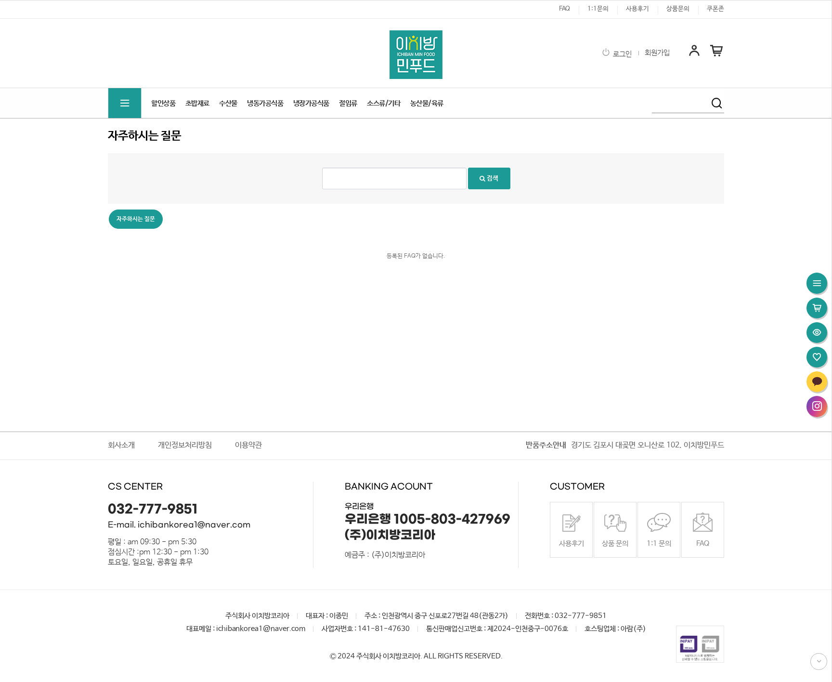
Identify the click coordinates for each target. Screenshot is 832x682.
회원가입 (657, 53)
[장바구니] (716, 55)
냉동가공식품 (265, 103)
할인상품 (163, 103)
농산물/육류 (426, 103)
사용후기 (637, 9)
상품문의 (677, 9)
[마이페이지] (694, 55)
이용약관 (248, 445)
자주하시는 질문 (136, 219)
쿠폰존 (715, 9)
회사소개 (121, 445)
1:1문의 (598, 9)
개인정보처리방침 (185, 445)
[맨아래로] (818, 661)
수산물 (228, 103)
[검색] (717, 103)
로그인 (622, 54)
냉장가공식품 (311, 103)
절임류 (348, 103)
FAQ (564, 9)
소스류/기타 (383, 103)
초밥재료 (197, 103)
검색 (491, 178)
